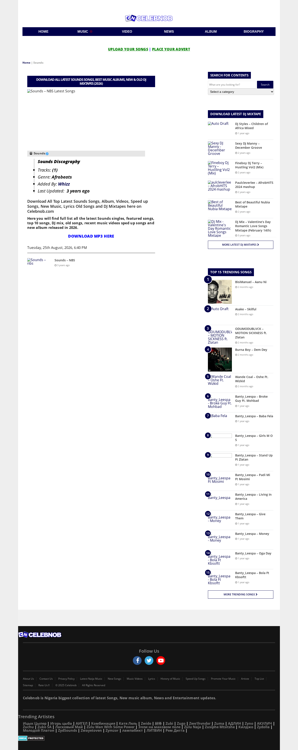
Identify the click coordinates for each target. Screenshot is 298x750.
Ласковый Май (69, 727)
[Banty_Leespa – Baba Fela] (220, 422)
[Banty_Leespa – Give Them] (220, 520)
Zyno (249, 723)
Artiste (245, 679)
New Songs (114, 679)
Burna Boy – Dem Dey (251, 350)
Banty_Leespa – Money (252, 534)
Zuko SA (44, 727)
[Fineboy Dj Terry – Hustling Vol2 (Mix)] (220, 169)
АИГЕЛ (81, 723)
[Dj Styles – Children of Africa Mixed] (220, 130)
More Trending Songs (240, 594)
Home (26, 62)
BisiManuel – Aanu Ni (251, 282)
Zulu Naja (192, 727)
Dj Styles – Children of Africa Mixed (251, 126)
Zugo (181, 723)
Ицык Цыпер (34, 723)
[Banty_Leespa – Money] (220, 540)
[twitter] (149, 660)
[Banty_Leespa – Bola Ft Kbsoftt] (220, 579)
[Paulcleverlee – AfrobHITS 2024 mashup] (220, 189)
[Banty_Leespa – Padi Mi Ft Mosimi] (220, 481)
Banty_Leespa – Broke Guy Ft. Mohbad (251, 398)
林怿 (158, 723)
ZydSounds (67, 730)
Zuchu (28, 727)
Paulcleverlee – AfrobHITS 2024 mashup (254, 185)
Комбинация (103, 723)
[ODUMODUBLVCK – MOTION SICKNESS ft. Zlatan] (220, 335)
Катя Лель (128, 723)
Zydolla (263, 727)
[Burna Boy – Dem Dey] (220, 360)
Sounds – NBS (65, 260)
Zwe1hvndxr (200, 723)
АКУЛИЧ (264, 723)
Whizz (64, 184)
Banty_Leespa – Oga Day (253, 553)
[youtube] (160, 660)
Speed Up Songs (196, 679)
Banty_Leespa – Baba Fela (254, 416)
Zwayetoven (91, 730)
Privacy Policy (66, 679)
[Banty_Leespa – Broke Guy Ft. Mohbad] (220, 402)
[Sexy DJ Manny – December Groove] (220, 149)
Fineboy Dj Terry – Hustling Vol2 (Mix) (249, 165)
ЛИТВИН (154, 730)
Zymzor (112, 730)
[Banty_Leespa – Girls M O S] (220, 442)
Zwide (146, 723)
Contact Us (46, 679)
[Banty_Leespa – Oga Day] (220, 559)
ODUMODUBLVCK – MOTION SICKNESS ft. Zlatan (251, 333)
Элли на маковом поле (159, 727)
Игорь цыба (61, 723)
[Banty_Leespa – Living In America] (220, 500)
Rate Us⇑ (44, 685)
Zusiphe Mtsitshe (220, 727)
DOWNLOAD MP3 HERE (91, 236)
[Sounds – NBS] (39, 266)
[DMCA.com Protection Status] (149, 738)
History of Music (170, 679)
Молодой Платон (38, 730)
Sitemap (28, 685)
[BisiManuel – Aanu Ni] (220, 292)
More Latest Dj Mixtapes (239, 245)
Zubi (169, 723)
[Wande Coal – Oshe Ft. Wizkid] (220, 383)
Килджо (245, 727)
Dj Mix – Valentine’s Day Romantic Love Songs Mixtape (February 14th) (253, 226)
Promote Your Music (223, 679)
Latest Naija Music (91, 679)
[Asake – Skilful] (220, 315)
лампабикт (132, 730)
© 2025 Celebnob (66, 685)
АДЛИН (234, 723)
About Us (28, 679)
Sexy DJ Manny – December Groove (248, 145)
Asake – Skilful (245, 309)
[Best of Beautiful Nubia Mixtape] (220, 208)
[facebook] (137, 660)
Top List (259, 679)
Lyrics (151, 679)
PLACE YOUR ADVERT (171, 49)
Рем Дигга (175, 730)
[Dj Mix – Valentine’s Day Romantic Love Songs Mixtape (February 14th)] (220, 228)
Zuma (219, 723)
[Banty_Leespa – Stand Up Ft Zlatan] (220, 461)
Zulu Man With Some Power (111, 727)
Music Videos (135, 679)
